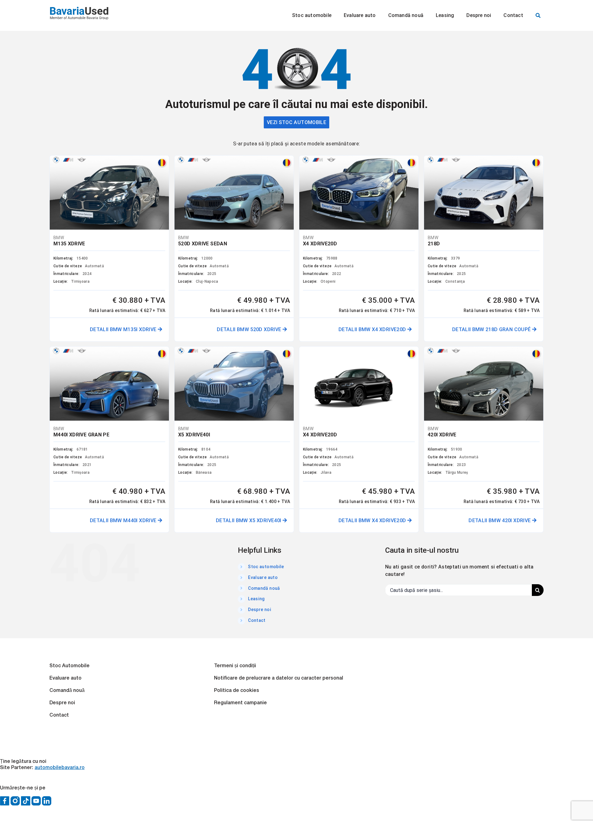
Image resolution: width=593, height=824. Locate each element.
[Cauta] (538, 15)
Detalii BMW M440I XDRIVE (124, 520)
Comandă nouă (264, 588)
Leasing (256, 598)
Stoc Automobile (69, 666)
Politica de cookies (236, 691)
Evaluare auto (263, 577)
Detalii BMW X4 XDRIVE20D (373, 329)
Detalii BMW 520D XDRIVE (249, 329)
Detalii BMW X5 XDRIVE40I (249, 520)
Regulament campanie (240, 703)
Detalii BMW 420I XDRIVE (500, 520)
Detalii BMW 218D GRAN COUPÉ (492, 329)
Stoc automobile (266, 566)
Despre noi (259, 609)
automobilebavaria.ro (60, 768)
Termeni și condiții (235, 666)
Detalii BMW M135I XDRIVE (124, 329)
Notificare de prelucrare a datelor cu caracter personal (278, 678)
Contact (256, 620)
